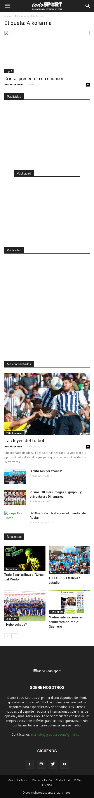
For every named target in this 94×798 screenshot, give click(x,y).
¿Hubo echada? (15, 624)
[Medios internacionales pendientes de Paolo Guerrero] (69, 602)
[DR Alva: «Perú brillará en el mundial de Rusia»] (15, 518)
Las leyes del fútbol (24, 440)
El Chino (47, 785)
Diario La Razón (42, 780)
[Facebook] (29, 764)
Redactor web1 (13, 84)
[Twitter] (53, 764)
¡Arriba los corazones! (46, 471)
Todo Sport (12, 569)
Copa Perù (11, 618)
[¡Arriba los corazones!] (15, 476)
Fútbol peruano (14, 433)
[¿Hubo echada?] (24, 605)
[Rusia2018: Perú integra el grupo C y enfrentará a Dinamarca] (15, 497)
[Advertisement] (47, 133)
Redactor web (13, 446)
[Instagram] (41, 764)
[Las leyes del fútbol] (47, 404)
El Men (78, 780)
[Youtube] (64, 764)
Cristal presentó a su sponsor (33, 78)
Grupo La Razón (18, 780)
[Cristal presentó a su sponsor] (47, 52)
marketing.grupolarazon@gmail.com (56, 734)
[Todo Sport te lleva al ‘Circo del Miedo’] (24, 558)
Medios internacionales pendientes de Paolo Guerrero (66, 622)
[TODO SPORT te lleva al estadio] (69, 560)
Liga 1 (9, 71)
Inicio (7, 16)
